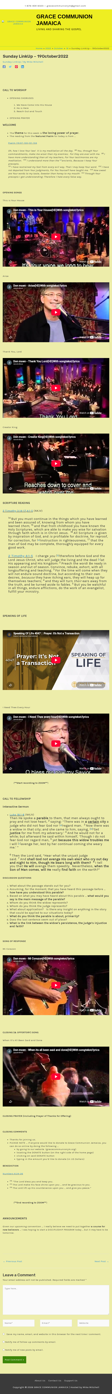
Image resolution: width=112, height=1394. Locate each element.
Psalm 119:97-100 (18, 143)
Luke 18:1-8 (17, 814)
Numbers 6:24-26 (13, 1173)
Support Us (70, 1380)
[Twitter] (10, 66)
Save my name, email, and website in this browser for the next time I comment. (54, 1334)
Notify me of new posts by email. (24, 1349)
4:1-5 (30, 510)
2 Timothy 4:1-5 (20, 556)
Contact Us (54, 1380)
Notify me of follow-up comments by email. (30, 1342)
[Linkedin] (22, 66)
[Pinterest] (16, 66)
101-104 (33, 143)
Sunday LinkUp (12, 61)
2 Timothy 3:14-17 (14, 510)
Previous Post (12, 1261)
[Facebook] (4, 66)
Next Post (102, 1261)
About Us (40, 1380)
